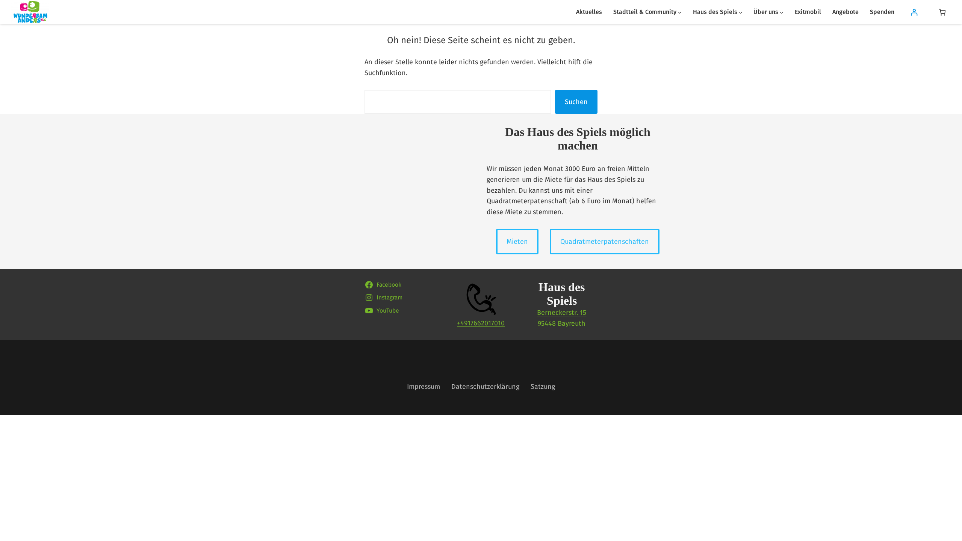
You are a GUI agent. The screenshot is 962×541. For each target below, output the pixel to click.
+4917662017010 (481, 323)
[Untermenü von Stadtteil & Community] (680, 12)
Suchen (576, 102)
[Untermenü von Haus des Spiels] (741, 12)
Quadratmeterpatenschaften (604, 241)
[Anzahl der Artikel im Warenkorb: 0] (942, 12)
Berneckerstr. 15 (561, 312)
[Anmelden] (914, 12)
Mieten (517, 241)
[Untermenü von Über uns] (782, 12)
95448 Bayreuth (561, 323)
